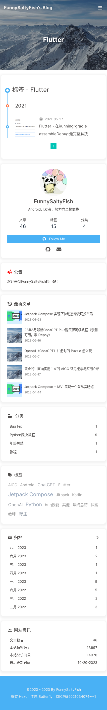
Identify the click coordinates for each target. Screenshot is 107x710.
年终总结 (80, 504)
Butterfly (46, 696)
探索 (94, 504)
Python (34, 504)
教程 (12, 514)
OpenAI (15, 504)
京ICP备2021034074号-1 (76, 696)
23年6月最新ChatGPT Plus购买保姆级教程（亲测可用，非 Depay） (61, 332)
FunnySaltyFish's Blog (28, 7)
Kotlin (77, 494)
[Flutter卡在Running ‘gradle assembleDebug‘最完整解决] (25, 127)
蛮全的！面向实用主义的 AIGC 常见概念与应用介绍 (61, 369)
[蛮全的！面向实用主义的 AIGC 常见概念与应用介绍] (14, 372)
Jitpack (62, 494)
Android (27, 484)
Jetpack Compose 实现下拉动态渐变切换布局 (58, 314)
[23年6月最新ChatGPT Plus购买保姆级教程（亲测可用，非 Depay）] (14, 335)
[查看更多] (97, 538)
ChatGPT (46, 484)
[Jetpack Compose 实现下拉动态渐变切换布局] (14, 317)
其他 (66, 504)
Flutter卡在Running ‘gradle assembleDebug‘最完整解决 (63, 130)
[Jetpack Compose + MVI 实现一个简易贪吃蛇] (14, 389)
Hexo (23, 696)
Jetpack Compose (30, 494)
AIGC (12, 484)
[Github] (48, 249)
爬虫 (23, 514)
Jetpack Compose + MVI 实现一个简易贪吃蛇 (59, 387)
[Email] (59, 249)
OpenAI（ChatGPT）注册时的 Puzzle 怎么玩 (58, 351)
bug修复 (52, 504)
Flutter (64, 484)
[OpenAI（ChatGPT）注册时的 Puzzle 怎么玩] (14, 354)
